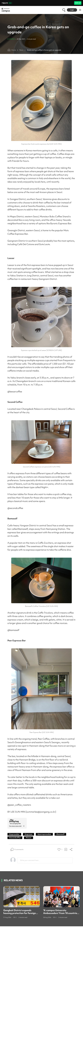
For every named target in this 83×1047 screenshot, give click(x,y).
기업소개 (5, 3)
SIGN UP (78, 3)
